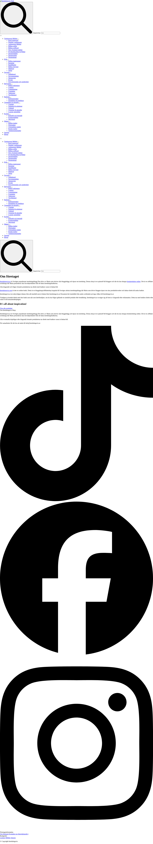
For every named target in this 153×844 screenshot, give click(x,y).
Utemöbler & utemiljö (11, 102)
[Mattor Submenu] (9, 224)
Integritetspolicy (23, 834)
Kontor (6, 114)
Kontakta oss (13, 834)
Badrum (6, 97)
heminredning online (134, 281)
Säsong (13, 838)
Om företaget (4, 834)
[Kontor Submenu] (10, 114)
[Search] (16, 18)
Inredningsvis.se (5, 281)
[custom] (76, 500)
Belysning (7, 84)
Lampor (3, 838)
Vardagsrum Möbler (10, 38)
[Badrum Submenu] (10, 97)
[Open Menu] (1, 35)
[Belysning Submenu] (11, 84)
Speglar (6, 132)
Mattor (6, 121)
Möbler (8, 838)
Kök (5, 59)
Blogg (6, 134)
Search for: (36, 33)
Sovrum (6, 72)
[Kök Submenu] (8, 162)
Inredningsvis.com (6, 290)
